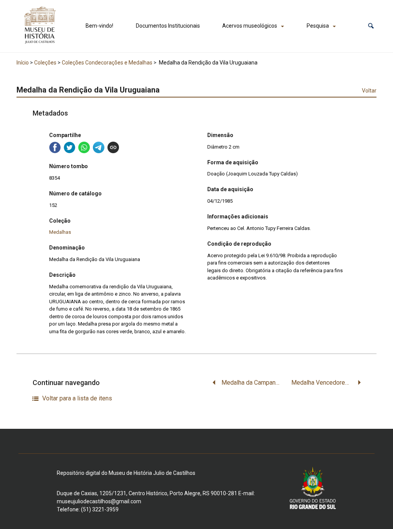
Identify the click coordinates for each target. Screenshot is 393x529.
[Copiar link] (113, 147)
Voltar (369, 91)
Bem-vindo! (99, 26)
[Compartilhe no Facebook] (55, 147)
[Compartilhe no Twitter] (69, 147)
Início (23, 63)
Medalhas (60, 232)
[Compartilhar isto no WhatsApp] (84, 147)
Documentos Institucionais (168, 26)
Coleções (45, 63)
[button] (370, 25)
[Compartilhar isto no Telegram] (98, 147)
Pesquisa (318, 26)
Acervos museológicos (249, 26)
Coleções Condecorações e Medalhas (107, 63)
